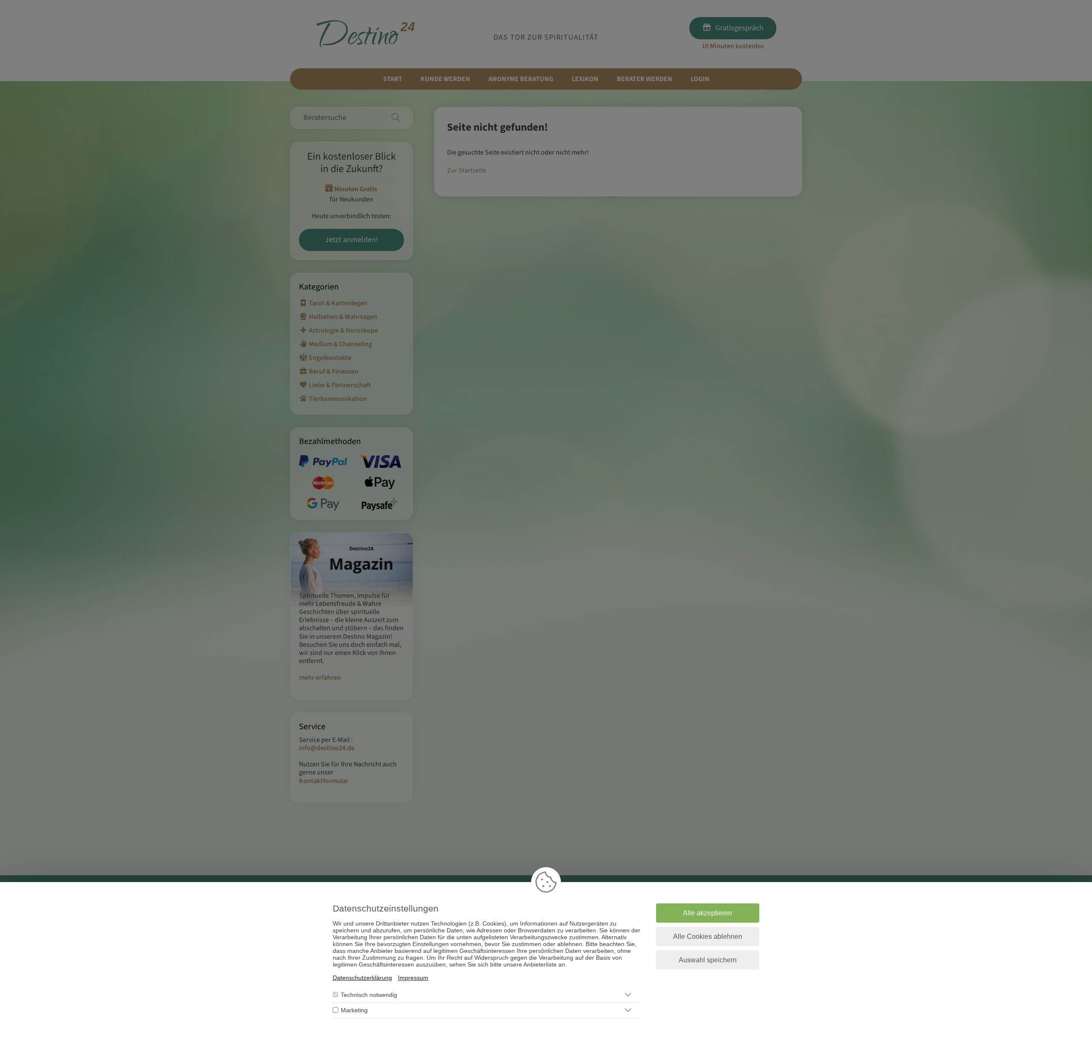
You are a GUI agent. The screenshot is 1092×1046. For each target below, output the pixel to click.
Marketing (354, 1010)
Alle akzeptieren (707, 913)
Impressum (413, 977)
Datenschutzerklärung (362, 977)
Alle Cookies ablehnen (707, 936)
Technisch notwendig (369, 994)
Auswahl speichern (708, 960)
